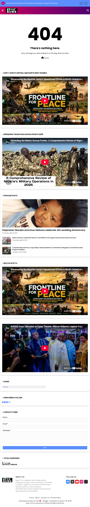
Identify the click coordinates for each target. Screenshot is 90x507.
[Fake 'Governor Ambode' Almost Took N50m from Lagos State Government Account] (6, 240)
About (37, 498)
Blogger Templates (50, 501)
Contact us (45, 498)
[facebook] (68, 482)
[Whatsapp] (86, 482)
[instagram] (81, 482)
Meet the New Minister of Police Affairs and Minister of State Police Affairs (32, 3)
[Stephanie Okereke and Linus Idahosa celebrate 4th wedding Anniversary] (45, 213)
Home (46, 58)
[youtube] (77, 482)
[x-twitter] (72, 482)
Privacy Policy (55, 498)
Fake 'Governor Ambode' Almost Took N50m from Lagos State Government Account (44, 238)
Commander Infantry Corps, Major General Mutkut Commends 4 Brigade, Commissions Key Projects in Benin (47, 249)
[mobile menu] (2, 10)
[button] (81, 3)
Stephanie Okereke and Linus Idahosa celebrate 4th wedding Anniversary (43, 230)
